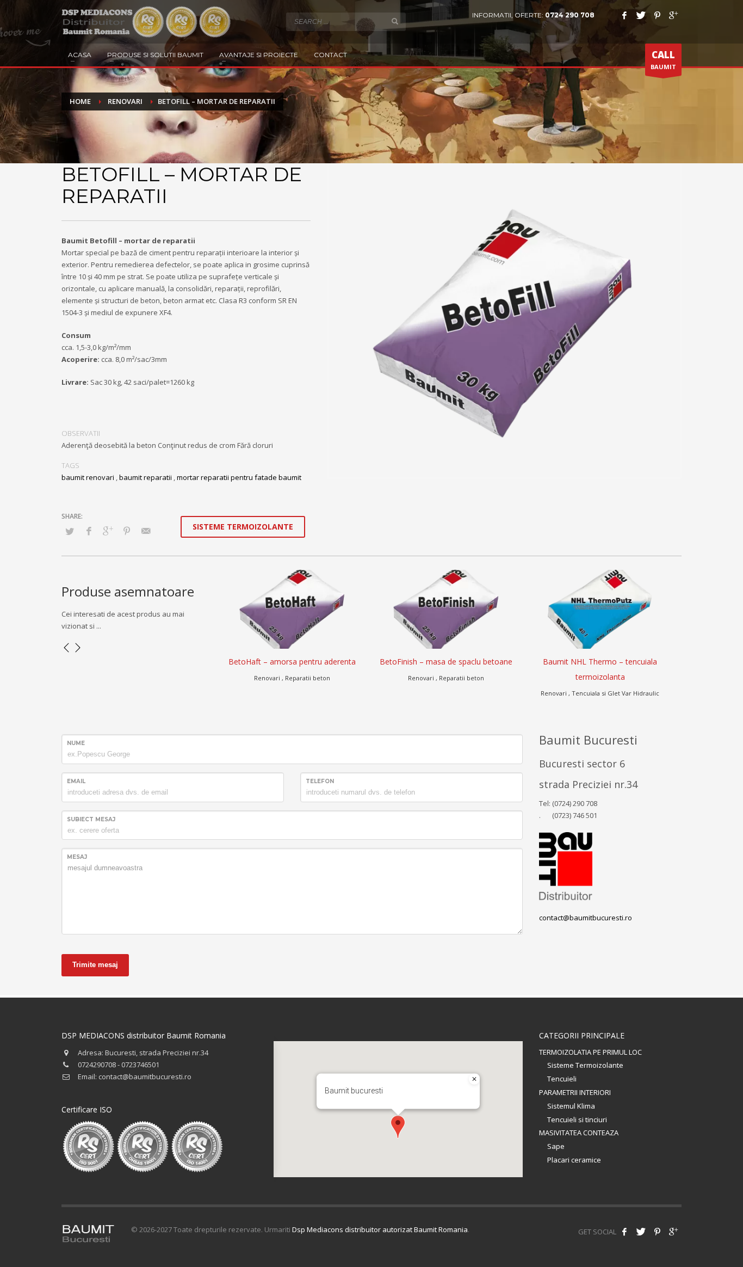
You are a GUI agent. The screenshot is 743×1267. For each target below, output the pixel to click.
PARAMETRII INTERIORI (575, 1092)
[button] (398, 1127)
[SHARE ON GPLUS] (108, 530)
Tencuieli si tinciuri (577, 1119)
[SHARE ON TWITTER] (69, 531)
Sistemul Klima (571, 1106)
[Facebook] (624, 15)
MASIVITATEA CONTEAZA (578, 1132)
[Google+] (673, 15)
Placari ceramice (574, 1160)
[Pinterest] (657, 15)
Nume (76, 743)
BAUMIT (663, 59)
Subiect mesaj (91, 819)
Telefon (320, 781)
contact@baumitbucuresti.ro (585, 917)
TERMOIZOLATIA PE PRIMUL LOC (590, 1052)
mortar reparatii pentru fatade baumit (239, 477)
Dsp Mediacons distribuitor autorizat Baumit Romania (380, 1229)
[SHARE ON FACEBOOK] (89, 530)
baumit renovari (87, 477)
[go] (394, 21)
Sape (556, 1146)
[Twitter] (641, 15)
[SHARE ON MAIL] (146, 530)
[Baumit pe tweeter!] (641, 1231)
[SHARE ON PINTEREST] (127, 530)
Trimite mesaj (95, 965)
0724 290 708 (570, 15)
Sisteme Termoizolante (585, 1065)
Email (76, 781)
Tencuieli (562, 1079)
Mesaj (77, 856)
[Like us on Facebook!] (624, 1231)
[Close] (474, 1079)
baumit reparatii (145, 477)
